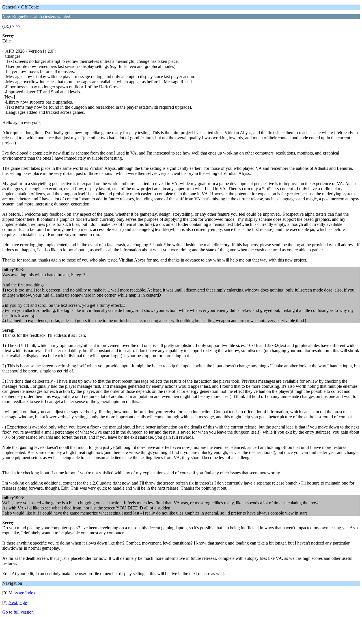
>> (18, 26)
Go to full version (18, 612)
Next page (17, 602)
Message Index (21, 592)
